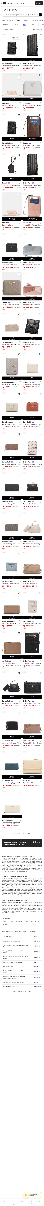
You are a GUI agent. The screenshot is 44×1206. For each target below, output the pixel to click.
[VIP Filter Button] (25, 24)
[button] (22, 3)
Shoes (11, 921)
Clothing (4, 921)
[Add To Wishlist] (19, 63)
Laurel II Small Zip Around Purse (12, 986)
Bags (26, 921)
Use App (39, 3)
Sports (32, 921)
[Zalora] (22, 10)
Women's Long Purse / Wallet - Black (13, 962)
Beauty (5, 924)
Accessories (19, 921)
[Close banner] (2, 3)
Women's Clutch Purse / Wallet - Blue (13, 982)
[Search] (40, 14)
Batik (38, 921)
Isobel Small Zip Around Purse (11, 941)
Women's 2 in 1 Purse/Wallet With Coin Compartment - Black (14, 977)
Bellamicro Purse (8, 966)
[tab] (7, 20)
